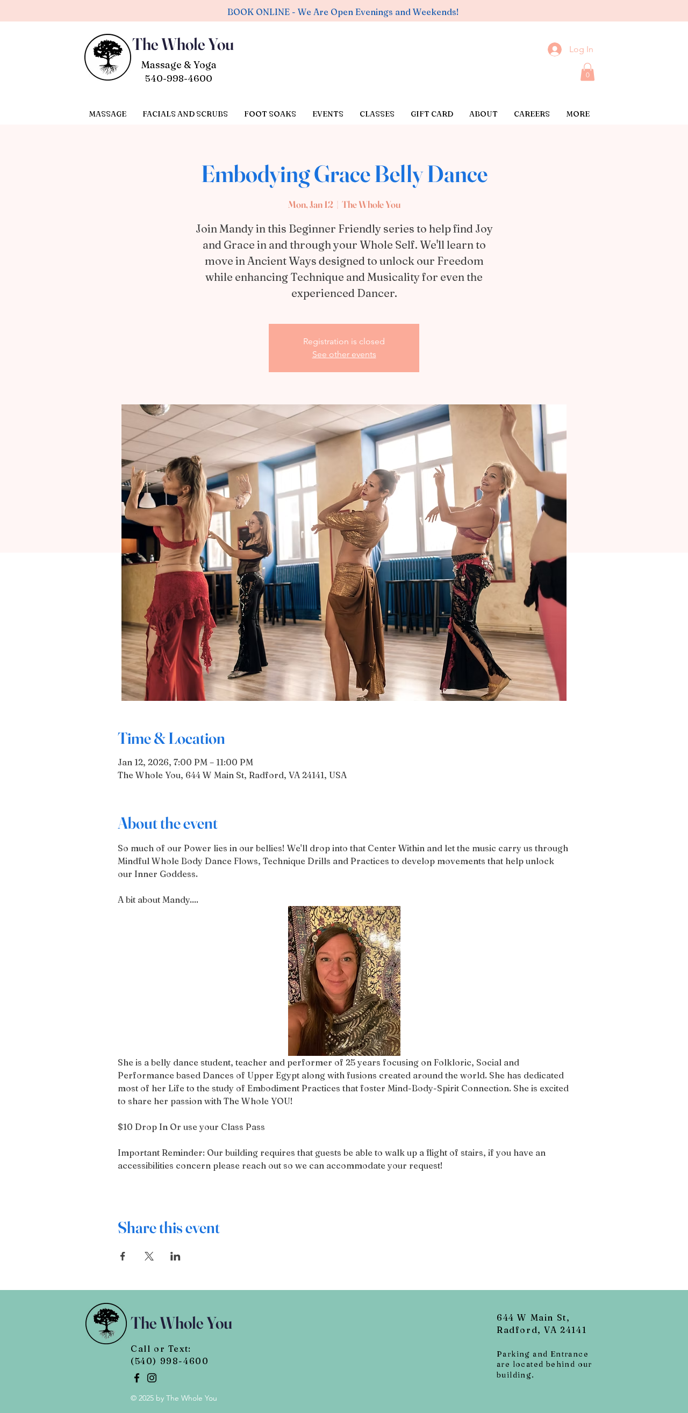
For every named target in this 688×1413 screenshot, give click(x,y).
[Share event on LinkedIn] (175, 1256)
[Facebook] (137, 1378)
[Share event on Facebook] (123, 1256)
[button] (587, 72)
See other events (344, 354)
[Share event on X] (149, 1256)
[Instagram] (152, 1378)
